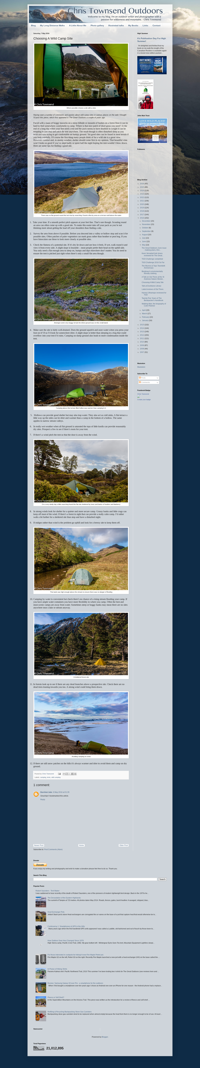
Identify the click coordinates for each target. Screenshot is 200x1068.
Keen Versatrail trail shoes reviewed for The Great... (152, 254)
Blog (33, 25)
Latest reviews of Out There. (153, 289)
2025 (142, 187)
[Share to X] (69, 773)
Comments (145, 382)
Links (145, 25)
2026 (142, 184)
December (146, 221)
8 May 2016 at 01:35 (61, 792)
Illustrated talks (116, 25)
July (144, 238)
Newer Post (38, 845)
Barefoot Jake (46, 792)
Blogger (105, 1037)
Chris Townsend (143, 394)
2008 (142, 349)
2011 (142, 338)
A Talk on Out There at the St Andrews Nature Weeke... (153, 278)
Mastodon (141, 367)
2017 (142, 215)
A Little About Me (77, 25)
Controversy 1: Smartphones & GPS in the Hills (66, 926)
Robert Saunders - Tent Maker (47, 891)
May (144, 245)
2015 (142, 325)
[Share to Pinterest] (75, 773)
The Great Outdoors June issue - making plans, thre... (154, 249)
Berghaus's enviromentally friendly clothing (152, 272)
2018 (142, 211)
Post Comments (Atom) (53, 849)
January (145, 320)
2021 (142, 201)
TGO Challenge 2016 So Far (153, 262)
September (146, 231)
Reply (42, 800)
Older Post (123, 845)
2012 (142, 335)
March (144, 314)
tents (49, 777)
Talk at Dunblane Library (151, 286)
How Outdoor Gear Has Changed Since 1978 (66, 941)
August (145, 235)
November (146, 224)
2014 (142, 328)
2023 (142, 194)
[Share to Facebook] (72, 773)
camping (43, 777)
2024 (142, 191)
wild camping (55, 777)
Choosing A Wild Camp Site (153, 282)
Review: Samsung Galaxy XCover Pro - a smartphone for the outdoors (75, 983)
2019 (142, 208)
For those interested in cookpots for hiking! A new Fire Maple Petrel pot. (76, 955)
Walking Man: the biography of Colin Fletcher (154, 305)
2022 (142, 197)
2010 (142, 342)
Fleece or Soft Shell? (56, 997)
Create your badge (144, 399)
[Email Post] (59, 774)
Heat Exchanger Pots (56, 912)
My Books (133, 25)
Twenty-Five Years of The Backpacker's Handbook (152, 299)
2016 (142, 218)
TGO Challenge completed (152, 259)
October (145, 228)
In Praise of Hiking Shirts (57, 969)
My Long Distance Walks (52, 25)
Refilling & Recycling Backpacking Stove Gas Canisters (70, 1012)
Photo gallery (97, 25)
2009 (142, 345)
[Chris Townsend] (138, 397)
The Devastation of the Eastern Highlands (64, 898)
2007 (142, 352)
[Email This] (64, 773)
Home (81, 845)
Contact (156, 25)
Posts (143, 378)
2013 (142, 332)
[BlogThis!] (66, 773)
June (144, 241)
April (144, 310)
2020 (142, 204)
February (146, 317)
